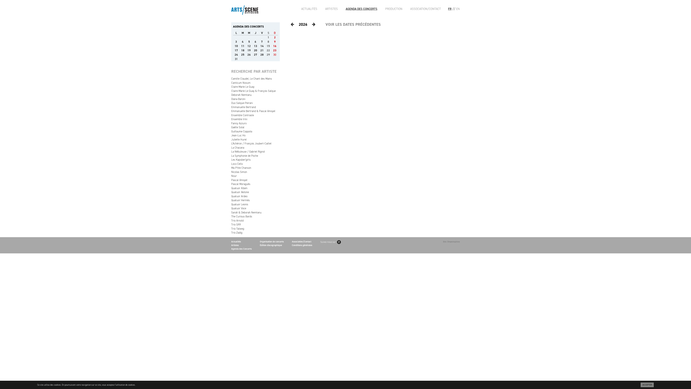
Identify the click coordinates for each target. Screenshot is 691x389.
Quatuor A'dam (239, 188)
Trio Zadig (236, 232)
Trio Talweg (237, 229)
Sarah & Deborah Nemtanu (246, 212)
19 (249, 50)
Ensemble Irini (239, 119)
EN (458, 9)
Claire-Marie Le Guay (242, 87)
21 (262, 50)
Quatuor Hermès (240, 200)
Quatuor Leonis (239, 204)
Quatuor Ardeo (239, 196)
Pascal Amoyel (239, 180)
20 (255, 50)
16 (274, 46)
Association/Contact (425, 9)
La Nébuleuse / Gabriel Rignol (248, 151)
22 (268, 50)
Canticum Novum (240, 83)
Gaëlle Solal (237, 127)
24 (236, 55)
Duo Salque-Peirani (242, 103)
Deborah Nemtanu (241, 95)
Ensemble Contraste (242, 115)
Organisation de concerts (272, 241)
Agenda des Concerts (361, 9)
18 (242, 50)
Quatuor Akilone (240, 192)
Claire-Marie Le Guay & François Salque (253, 91)
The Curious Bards (241, 216)
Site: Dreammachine (451, 241)
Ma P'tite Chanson (241, 168)
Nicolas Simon (239, 172)
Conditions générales (302, 245)
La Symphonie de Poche (244, 156)
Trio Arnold (237, 220)
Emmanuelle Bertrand (243, 107)
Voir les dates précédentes (353, 24)
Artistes (331, 9)
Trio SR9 (236, 224)
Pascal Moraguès (240, 184)
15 (268, 46)
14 (262, 46)
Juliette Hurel (239, 139)
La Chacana (237, 147)
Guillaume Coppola (241, 131)
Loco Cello (237, 164)
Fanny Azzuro (239, 123)
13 (255, 46)
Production (393, 9)
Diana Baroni (238, 99)
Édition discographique (271, 245)
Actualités (309, 9)
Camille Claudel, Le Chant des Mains (251, 79)
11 (242, 46)
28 (262, 55)
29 (268, 55)
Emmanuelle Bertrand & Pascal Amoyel (253, 111)
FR (449, 9)
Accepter (647, 384)
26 (249, 55)
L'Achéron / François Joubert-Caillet (251, 143)
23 (274, 50)
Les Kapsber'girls (241, 160)
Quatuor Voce (238, 208)
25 (242, 55)
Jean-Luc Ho (238, 135)
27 (255, 55)
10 (236, 46)
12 (249, 46)
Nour (234, 176)
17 (236, 50)
